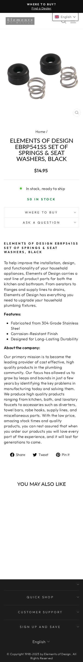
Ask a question (41, 222)
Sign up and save (40, 627)
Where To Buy (41, 212)
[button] (65, 17)
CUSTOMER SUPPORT (40, 612)
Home (40, 131)
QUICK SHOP (40, 597)
